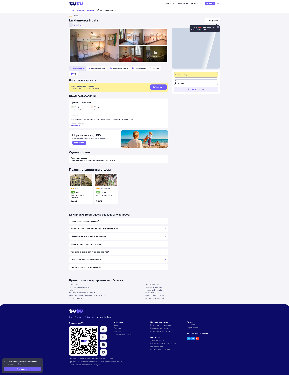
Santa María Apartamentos (79, 287)
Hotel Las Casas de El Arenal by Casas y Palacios (87, 295)
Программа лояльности (159, 328)
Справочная (169, 3)
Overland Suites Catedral (154, 298)
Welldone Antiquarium (153, 287)
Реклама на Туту (156, 346)
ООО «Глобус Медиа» (107, 358)
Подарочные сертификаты (160, 325)
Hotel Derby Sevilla (152, 293)
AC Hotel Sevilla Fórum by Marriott (82, 293)
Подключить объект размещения (163, 343)
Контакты (117, 331)
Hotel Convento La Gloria (154, 295)
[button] (103, 329)
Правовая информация (123, 334)
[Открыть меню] (218, 3)
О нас (116, 325)
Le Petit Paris (73, 285)
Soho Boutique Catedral (78, 298)
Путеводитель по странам (160, 331)
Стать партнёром (157, 340)
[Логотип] (76, 3)
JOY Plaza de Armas (152, 285)
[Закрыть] (217, 27)
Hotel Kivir (73, 290)
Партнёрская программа (160, 349)
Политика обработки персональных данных (86, 365)
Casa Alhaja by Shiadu (153, 290)
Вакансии (117, 328)
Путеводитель (183, 3)
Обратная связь (193, 328)
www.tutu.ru (107, 362)
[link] (79, 143)
